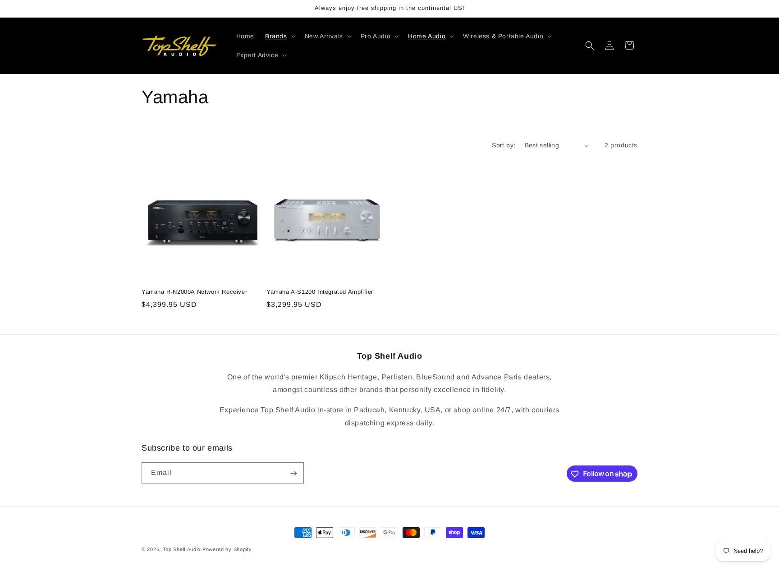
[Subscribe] (293, 473)
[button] (279, 36)
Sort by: (503, 145)
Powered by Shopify (227, 549)
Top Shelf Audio (182, 549)
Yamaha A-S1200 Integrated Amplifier (319, 291)
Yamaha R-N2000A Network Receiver (194, 291)
